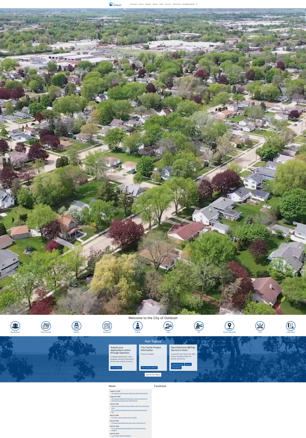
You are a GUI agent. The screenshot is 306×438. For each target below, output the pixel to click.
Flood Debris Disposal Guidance (121, 436)
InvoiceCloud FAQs (177, 364)
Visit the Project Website (149, 367)
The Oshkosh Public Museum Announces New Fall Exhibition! (129, 393)
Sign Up (188, 364)
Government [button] (133, 4)
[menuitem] (134, 4)
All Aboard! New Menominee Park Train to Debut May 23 (128, 423)
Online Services (177, 4)
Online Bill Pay (176, 367)
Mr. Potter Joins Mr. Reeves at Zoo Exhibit (124, 417)
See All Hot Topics (153, 375)
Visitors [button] (161, 4)
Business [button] (155, 4)
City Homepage (116, 367)
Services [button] (141, 4)
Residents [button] (148, 4)
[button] (196, 4)
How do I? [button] (168, 4)
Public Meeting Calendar (188, 4)
